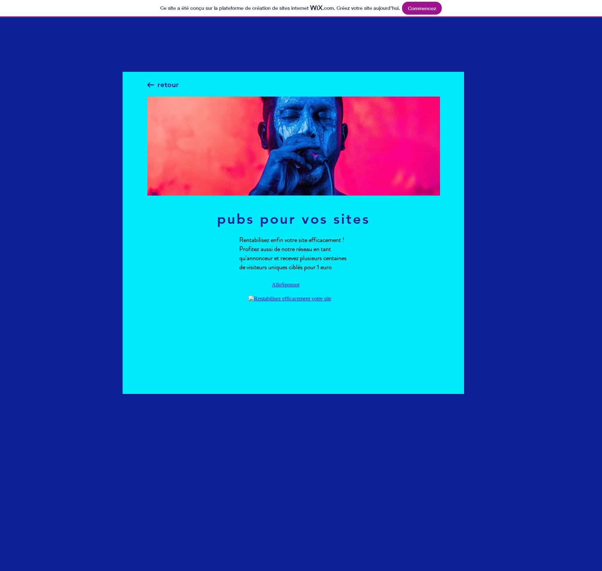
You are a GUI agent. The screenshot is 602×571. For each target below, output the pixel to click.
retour (168, 84)
